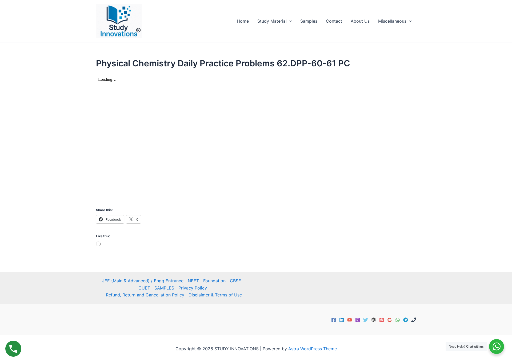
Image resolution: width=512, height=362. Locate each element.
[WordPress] (373, 319)
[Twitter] (365, 319)
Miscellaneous (392, 21)
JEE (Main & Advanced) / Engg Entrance (142, 280)
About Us (360, 21)
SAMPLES (164, 288)
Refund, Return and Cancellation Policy (145, 294)
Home (243, 21)
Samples (308, 21)
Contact (334, 21)
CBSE (235, 280)
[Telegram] (405, 319)
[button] (289, 21)
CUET (144, 288)
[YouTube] (349, 319)
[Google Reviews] (389, 319)
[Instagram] (357, 319)
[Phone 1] (413, 319)
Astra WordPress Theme (312, 348)
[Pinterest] (381, 319)
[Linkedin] (341, 319)
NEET (193, 280)
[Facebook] (333, 319)
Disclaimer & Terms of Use (215, 294)
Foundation (214, 280)
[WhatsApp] (397, 319)
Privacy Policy (192, 288)
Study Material (272, 21)
